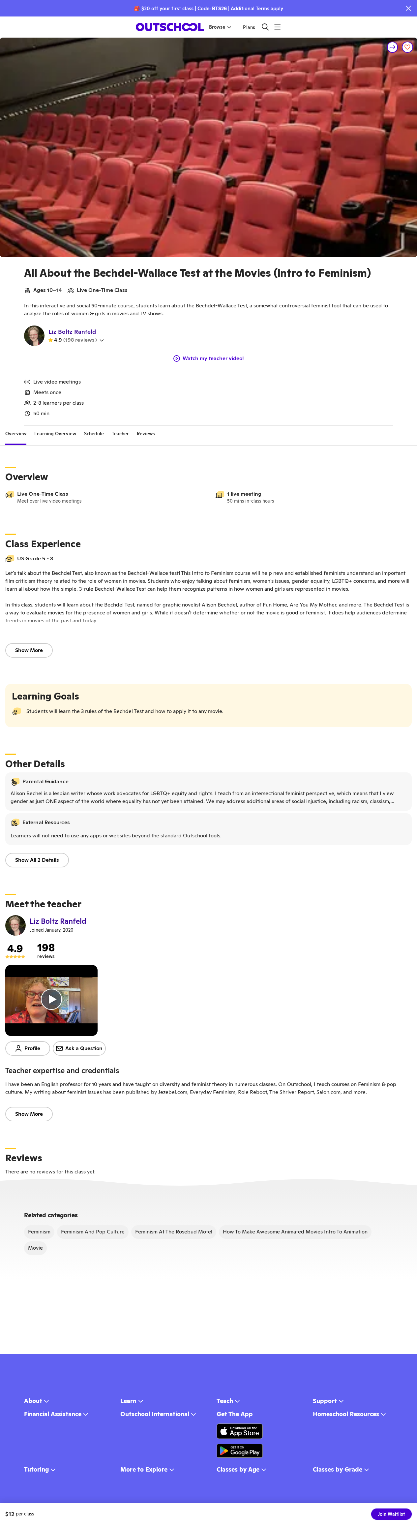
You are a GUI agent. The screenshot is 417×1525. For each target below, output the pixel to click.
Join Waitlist (391, 1514)
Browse (217, 27)
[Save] (407, 47)
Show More (29, 650)
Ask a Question (84, 1048)
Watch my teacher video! (213, 358)
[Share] (392, 47)
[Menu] (277, 26)
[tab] (15, 434)
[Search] (265, 26)
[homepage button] (170, 27)
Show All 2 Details (37, 859)
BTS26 (219, 8)
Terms (262, 8)
